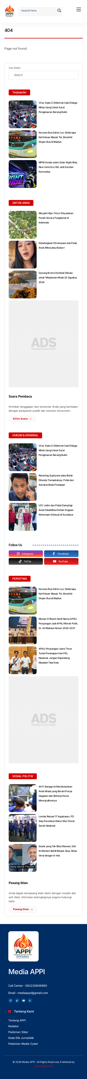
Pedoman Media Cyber (23, 1043)
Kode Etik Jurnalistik (21, 1037)
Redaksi (13, 1026)
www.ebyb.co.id (43, 1066)
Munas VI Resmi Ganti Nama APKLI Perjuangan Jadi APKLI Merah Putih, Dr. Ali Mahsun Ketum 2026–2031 (58, 623)
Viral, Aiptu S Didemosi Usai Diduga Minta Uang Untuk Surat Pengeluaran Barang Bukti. (58, 107)
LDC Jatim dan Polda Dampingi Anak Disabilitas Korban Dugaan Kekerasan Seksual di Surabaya (56, 510)
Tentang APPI (17, 1020)
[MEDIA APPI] (9, 16)
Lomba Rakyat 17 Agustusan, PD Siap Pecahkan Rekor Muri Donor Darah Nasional (57, 821)
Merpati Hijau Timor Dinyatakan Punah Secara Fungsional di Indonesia (56, 218)
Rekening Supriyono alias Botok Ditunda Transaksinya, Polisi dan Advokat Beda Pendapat (56, 480)
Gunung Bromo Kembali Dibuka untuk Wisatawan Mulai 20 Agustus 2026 (58, 277)
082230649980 (36, 985)
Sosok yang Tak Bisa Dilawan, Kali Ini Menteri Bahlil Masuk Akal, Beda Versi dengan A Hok (58, 851)
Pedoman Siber (18, 1032)
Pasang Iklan (21, 909)
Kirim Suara (20, 418)
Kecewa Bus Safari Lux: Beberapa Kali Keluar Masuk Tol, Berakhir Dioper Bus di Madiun (57, 137)
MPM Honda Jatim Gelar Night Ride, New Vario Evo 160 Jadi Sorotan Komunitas (58, 167)
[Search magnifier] (59, 10)
